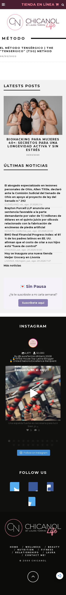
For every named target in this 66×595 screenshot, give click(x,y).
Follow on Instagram (35, 452)
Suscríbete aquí (33, 302)
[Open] (33, 393)
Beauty (54, 547)
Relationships (27, 552)
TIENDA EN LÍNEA (38, 5)
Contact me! (35, 555)
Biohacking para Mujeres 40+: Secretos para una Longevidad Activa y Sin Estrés (33, 145)
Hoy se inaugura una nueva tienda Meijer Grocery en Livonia (28, 255)
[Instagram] (56, 416)
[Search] (63, 4)
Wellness (33, 547)
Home (14, 547)
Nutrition (25, 550)
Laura (51, 552)
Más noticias (12, 265)
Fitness (47, 550)
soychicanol (32, 369)
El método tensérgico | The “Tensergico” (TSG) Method (26, 49)
